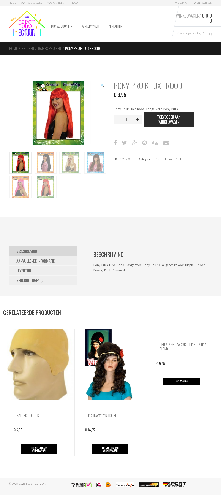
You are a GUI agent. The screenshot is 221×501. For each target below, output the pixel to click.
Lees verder (181, 381)
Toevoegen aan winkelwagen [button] (38, 449)
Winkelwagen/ (194, 18)
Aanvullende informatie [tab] (35, 261)
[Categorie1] (125, 484)
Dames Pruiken (49, 48)
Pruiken (28, 48)
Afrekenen (115, 26)
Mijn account (60, 26)
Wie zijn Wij (182, 2)
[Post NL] (108, 484)
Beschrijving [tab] (26, 251)
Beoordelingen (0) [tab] (30, 280)
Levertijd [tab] (23, 270)
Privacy (73, 2)
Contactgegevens (31, 2)
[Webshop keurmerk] (81, 484)
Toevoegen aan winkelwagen (169, 119)
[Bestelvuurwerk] (149, 484)
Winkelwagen (90, 26)
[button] (102, 86)
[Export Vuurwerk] (174, 484)
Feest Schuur (36, 483)
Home (12, 2)
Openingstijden (203, 2)
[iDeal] (99, 484)
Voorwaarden (55, 2)
